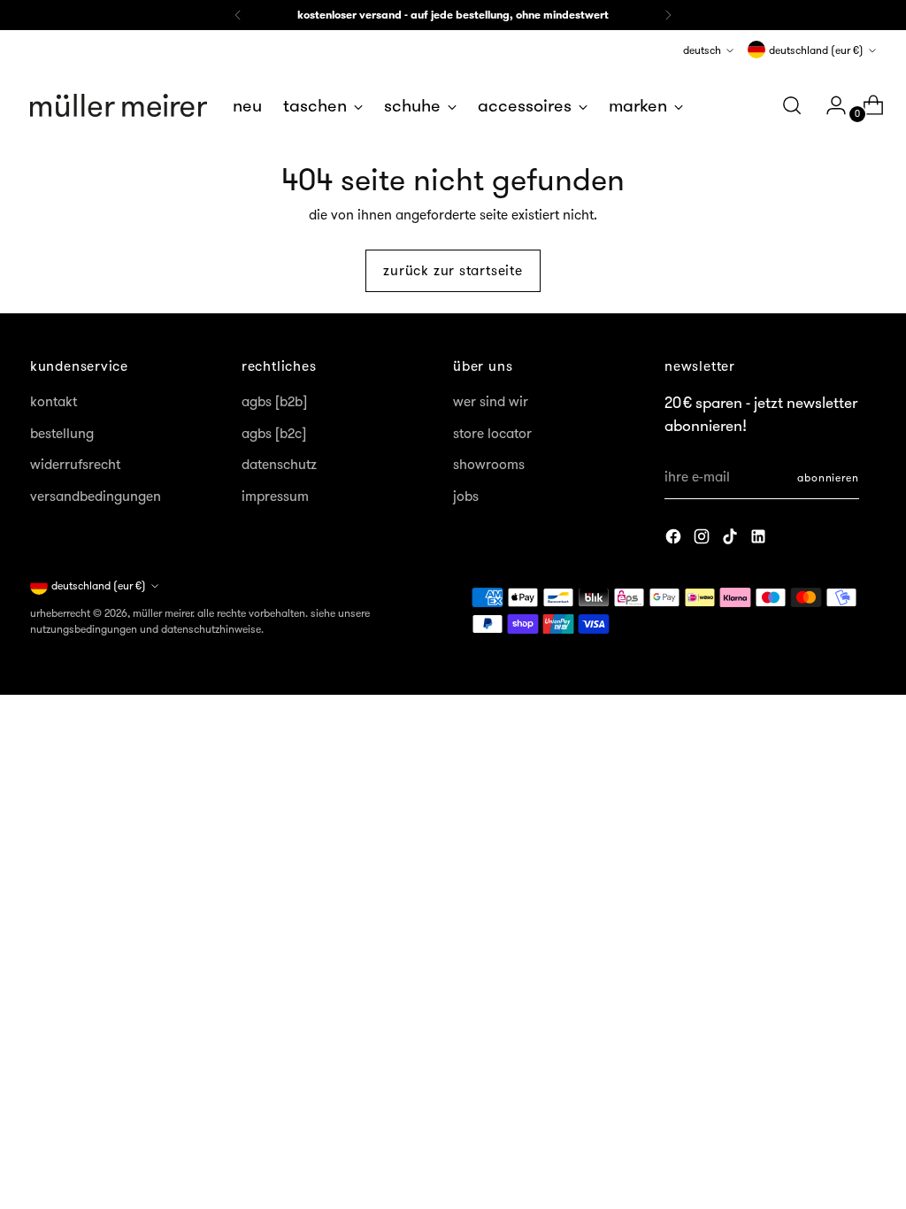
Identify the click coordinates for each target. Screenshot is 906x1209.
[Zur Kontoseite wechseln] (829, 105)
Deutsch (702, 50)
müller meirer (162, 613)
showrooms (489, 464)
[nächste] (668, 15)
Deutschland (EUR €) (816, 50)
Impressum (275, 496)
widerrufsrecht (75, 464)
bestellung (62, 433)
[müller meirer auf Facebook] (675, 539)
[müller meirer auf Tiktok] (731, 539)
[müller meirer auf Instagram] (703, 539)
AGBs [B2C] (274, 433)
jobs (466, 496)
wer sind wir (490, 401)
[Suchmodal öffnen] (792, 105)
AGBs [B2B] (274, 401)
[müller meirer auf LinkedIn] (760, 539)
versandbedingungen (95, 496)
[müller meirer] (118, 105)
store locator (492, 433)
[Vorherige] (238, 15)
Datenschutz (279, 464)
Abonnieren (828, 477)
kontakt (53, 401)
